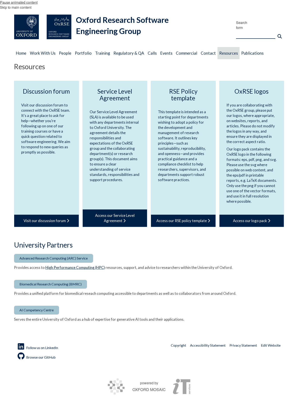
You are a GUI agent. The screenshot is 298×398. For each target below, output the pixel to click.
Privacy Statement (243, 345)
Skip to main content (15, 7)
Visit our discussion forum (45, 220)
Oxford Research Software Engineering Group (122, 25)
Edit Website (271, 345)
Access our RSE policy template (181, 220)
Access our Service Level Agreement (115, 218)
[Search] (279, 34)
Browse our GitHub (41, 357)
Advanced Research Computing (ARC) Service (53, 258)
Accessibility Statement (208, 345)
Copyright (178, 345)
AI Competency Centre (36, 310)
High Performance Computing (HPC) (75, 267)
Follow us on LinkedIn (42, 348)
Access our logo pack (250, 220)
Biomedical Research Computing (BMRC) (50, 284)
